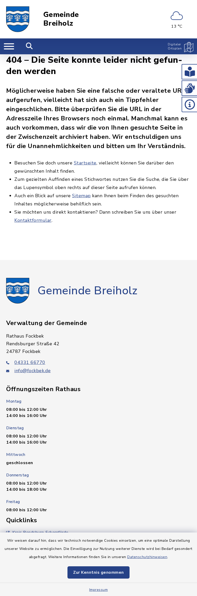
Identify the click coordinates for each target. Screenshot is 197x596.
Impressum (98, 589)
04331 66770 (29, 362)
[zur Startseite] (17, 19)
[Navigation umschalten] (9, 46)
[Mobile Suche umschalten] (29, 46)
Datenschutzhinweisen (147, 557)
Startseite (85, 163)
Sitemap (81, 196)
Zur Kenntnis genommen (98, 572)
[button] (189, 71)
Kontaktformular (33, 220)
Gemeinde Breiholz (61, 19)
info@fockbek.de (32, 371)
